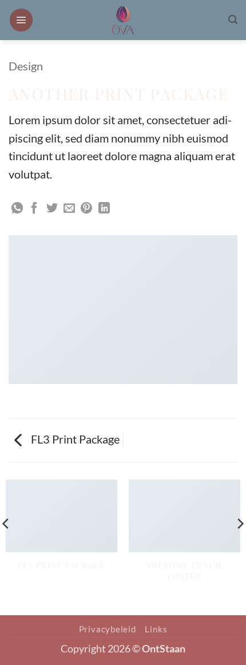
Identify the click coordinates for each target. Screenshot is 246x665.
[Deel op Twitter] (52, 209)
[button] (21, 20)
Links (156, 629)
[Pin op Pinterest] (86, 209)
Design (26, 66)
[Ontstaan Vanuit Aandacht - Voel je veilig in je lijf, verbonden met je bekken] (123, 20)
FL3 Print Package (74, 439)
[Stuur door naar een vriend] (69, 209)
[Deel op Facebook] (34, 209)
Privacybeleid (107, 629)
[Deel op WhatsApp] (17, 209)
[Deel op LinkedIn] (104, 209)
